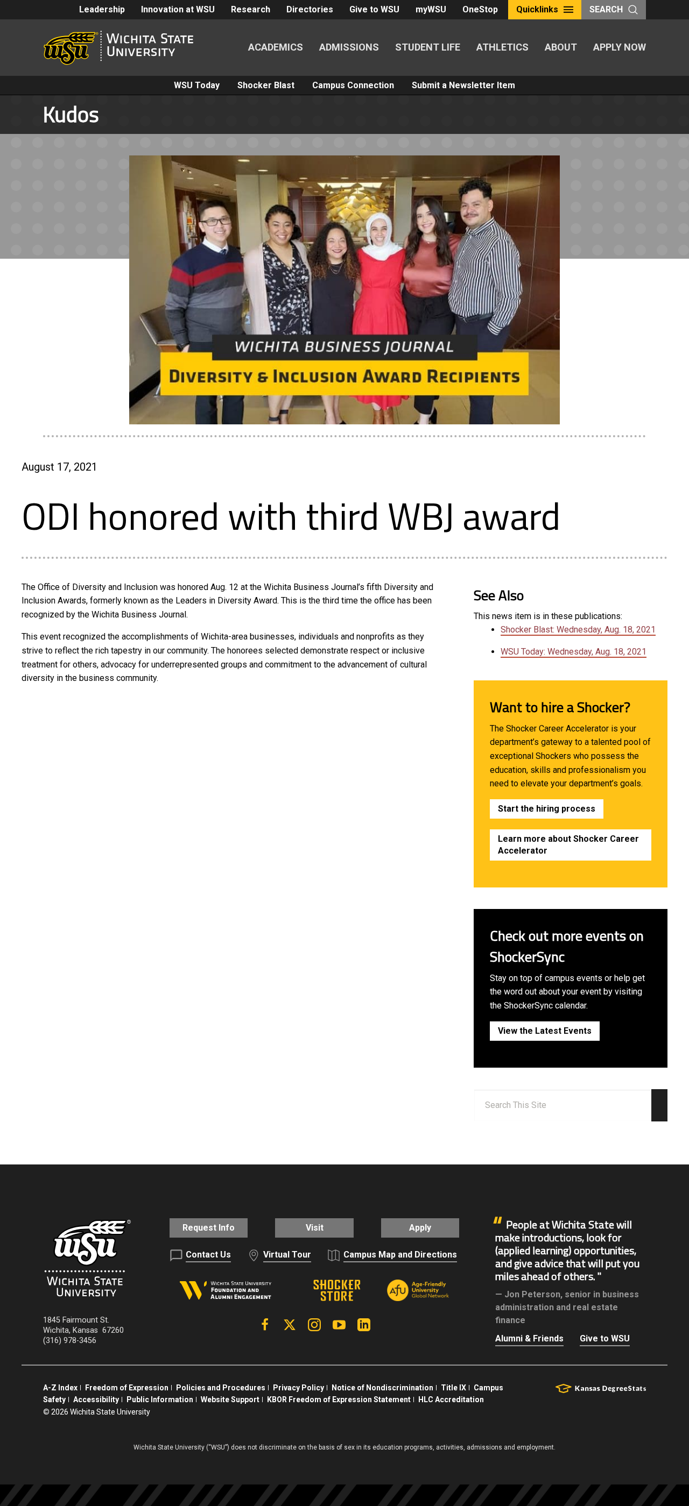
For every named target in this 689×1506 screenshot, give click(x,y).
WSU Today (197, 85)
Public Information (159, 1399)
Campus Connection (353, 85)
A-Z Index (60, 1387)
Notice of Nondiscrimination (382, 1387)
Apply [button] (420, 1228)
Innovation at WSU (178, 9)
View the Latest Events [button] (545, 1031)
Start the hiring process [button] (546, 809)
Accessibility (96, 1399)
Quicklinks (537, 9)
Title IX (453, 1387)
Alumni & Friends (529, 1338)
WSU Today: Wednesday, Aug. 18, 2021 (573, 652)
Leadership (102, 9)
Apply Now (619, 47)
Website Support (230, 1399)
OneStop (480, 9)
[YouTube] (339, 1324)
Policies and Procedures (220, 1387)
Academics (275, 47)
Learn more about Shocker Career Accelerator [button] (568, 845)
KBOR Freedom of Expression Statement (339, 1399)
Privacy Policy (298, 1387)
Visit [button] (315, 1228)
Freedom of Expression (126, 1387)
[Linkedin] (363, 1324)
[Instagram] (314, 1324)
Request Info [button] (208, 1228)
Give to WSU (374, 9)
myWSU (431, 9)
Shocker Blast (265, 85)
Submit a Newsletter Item (463, 85)
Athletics (502, 47)
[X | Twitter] (289, 1324)
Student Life (427, 47)
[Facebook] (264, 1324)
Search (606, 9)
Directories (309, 9)
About (561, 47)
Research (250, 9)
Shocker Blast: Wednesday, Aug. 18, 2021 (578, 629)
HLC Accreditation (451, 1399)
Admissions (349, 47)
